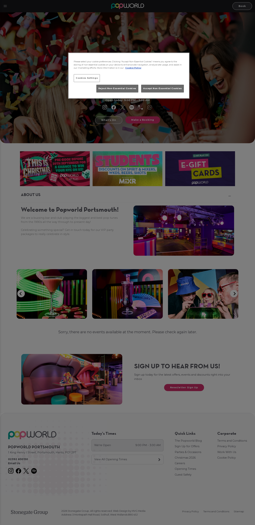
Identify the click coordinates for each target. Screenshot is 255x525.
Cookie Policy (133, 68)
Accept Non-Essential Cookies (162, 88)
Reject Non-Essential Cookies (117, 88)
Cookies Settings (87, 78)
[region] (128, 76)
